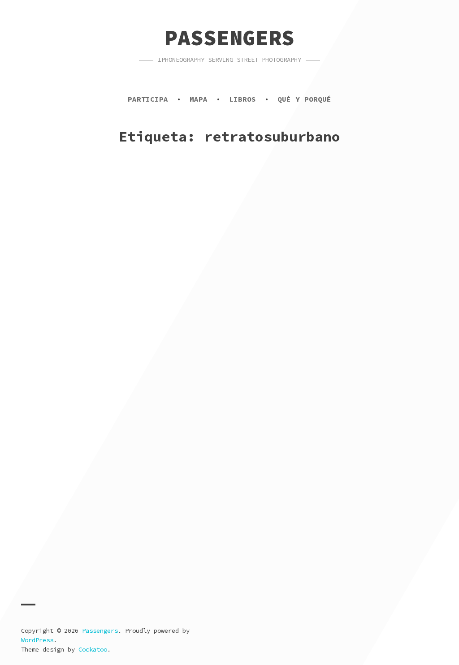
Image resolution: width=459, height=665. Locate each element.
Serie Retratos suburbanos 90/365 (336, 564)
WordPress (37, 640)
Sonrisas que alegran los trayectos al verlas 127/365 (321, 416)
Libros (242, 98)
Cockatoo (92, 649)
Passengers (229, 37)
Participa (148, 98)
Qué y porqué (304, 98)
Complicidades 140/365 (302, 268)
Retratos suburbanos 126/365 (106, 564)
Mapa (199, 98)
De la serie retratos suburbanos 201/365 (118, 273)
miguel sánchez (129, 292)
